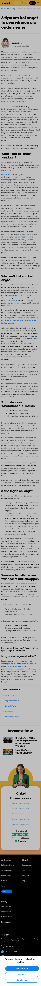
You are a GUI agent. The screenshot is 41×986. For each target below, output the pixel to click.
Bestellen (6, 891)
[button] (32, 3)
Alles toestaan (22, 968)
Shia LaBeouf (11, 549)
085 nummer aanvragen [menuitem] (20, 803)
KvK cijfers (33, 339)
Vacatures (25, 875)
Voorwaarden (6, 912)
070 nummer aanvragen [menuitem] (20, 814)
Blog (13, 9)
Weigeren (22, 974)
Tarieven (4, 886)
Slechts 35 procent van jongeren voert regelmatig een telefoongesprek (19, 320)
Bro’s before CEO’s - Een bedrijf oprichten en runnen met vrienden (26, 742)
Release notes (6, 922)
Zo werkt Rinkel (6, 870)
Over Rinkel (5, 9)
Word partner (6, 906)
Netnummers (6, 875)
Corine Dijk (5, 174)
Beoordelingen (27, 865)
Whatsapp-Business (16, 666)
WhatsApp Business (18, 445)
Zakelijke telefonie (7, 865)
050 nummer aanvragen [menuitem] (20, 824)
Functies (4, 881)
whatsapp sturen (12, 951)
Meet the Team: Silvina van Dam (23, 751)
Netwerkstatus (6, 917)
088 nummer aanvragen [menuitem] (20, 808)
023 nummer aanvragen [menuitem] (20, 819)
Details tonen (22, 980)
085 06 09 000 (11, 946)
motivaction (12, 300)
